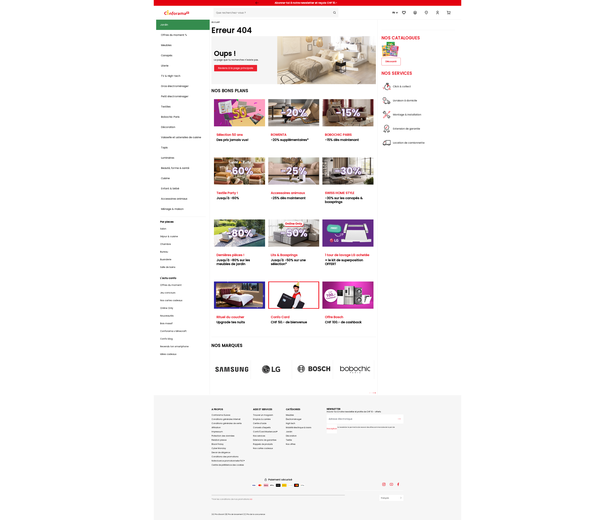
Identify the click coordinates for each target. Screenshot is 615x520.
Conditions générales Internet (226, 419)
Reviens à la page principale (235, 68)
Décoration (291, 435)
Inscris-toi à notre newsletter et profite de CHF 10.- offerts (354, 411)
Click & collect (402, 86)
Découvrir (391, 61)
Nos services (259, 435)
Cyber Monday (219, 448)
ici (251, 499)
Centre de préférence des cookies (228, 465)
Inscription (332, 428)
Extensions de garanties (264, 440)
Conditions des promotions (225, 456)
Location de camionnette (409, 143)
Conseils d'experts (262, 427)
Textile (289, 440)
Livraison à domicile (405, 100)
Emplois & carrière (262, 419)
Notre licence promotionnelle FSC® (228, 460)
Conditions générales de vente (227, 423)
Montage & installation (407, 114)
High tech (290, 423)
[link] (437, 13)
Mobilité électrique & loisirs (298, 427)
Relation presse (219, 440)
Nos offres (290, 444)
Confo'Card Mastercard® (265, 431)
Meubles (290, 415)
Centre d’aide (259, 423)
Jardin (289, 431)
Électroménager (293, 419)
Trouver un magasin (263, 415)
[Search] (334, 12)
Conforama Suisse (221, 415)
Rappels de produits (263, 444)
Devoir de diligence (221, 452)
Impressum (217, 431)
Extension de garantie (406, 128)
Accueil (215, 22)
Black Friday (218, 444)
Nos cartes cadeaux (263, 448)
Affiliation (216, 427)
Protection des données (223, 435)
